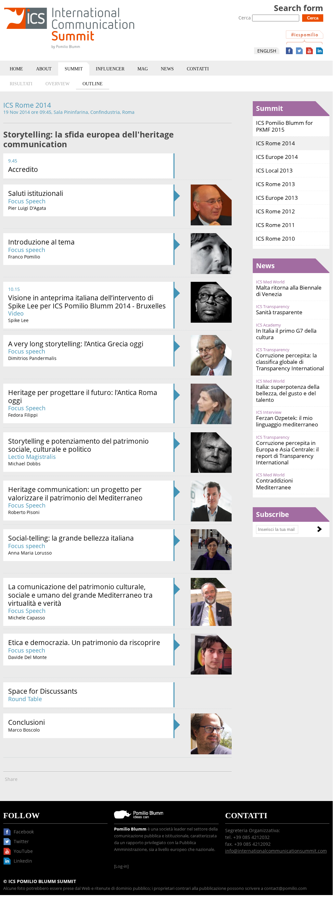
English (266, 51)
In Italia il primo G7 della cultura (286, 334)
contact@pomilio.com (285, 888)
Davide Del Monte (27, 657)
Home (16, 68)
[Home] (69, 50)
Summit (74, 68)
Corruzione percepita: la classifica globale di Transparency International (290, 362)
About (44, 68)
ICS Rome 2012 (275, 211)
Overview (57, 83)
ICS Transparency (272, 306)
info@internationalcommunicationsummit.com (276, 851)
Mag (142, 68)
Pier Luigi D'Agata (27, 208)
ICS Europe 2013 (277, 197)
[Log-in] (121, 866)
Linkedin (319, 50)
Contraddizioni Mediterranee (274, 484)
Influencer (110, 68)
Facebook (289, 50)
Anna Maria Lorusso (30, 553)
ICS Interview (268, 412)
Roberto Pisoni (24, 512)
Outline (93, 83)
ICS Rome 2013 (275, 184)
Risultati (21, 83)
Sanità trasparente (279, 312)
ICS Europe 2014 (277, 157)
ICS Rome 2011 (275, 225)
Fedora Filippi (23, 415)
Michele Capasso (26, 618)
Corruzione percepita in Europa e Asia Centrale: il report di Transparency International (287, 452)
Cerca (245, 18)
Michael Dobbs (24, 463)
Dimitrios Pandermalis (32, 358)
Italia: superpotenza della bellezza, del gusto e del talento (287, 393)
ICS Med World (270, 282)
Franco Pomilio (24, 257)
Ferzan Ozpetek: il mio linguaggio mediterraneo (287, 421)
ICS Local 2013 (274, 170)
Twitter (299, 50)
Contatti (198, 68)
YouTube (309, 50)
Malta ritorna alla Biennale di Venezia (289, 291)
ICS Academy (268, 325)
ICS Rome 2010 (275, 238)
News (167, 68)
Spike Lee (18, 320)
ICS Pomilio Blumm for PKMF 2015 (284, 126)
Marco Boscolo (24, 730)
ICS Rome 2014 (275, 143)
